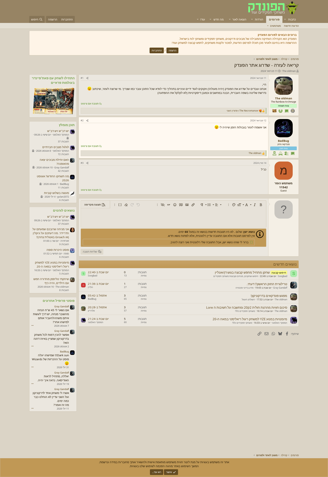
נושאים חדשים (285, 264)
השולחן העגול (248, 299)
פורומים (274, 19)
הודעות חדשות (291, 25)
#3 (82, 163)
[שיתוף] (87, 78)
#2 (82, 120)
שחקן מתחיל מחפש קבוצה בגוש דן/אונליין (242, 272)
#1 (82, 78)
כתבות (292, 19)
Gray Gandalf (280, 287)
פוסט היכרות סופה (58, 250)
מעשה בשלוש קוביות (56, 193)
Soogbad (282, 276)
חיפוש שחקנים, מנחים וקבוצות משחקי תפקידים (235, 276)
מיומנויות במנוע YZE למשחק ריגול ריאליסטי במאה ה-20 (250, 319)
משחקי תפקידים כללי (245, 311)
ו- (243, 110)
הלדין (90, 287)
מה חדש (219, 19)
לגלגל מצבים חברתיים (55, 147)
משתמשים (275, 25)
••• (32, 325)
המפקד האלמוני (279, 322)
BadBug (92, 298)
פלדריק (91, 310)
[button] (285, 19)
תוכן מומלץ (67, 125)
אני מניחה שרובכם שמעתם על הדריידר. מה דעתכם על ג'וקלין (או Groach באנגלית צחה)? (50, 233)
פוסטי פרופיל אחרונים (59, 300)
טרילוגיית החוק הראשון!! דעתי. (267, 284)
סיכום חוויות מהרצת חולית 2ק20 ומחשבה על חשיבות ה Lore (246, 307)
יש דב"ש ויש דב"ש (58, 131)
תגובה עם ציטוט (90, 103)
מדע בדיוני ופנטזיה (244, 287)
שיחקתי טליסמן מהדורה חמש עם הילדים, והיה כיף (51, 281)
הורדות (259, 19)
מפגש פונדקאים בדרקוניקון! (269, 295)
